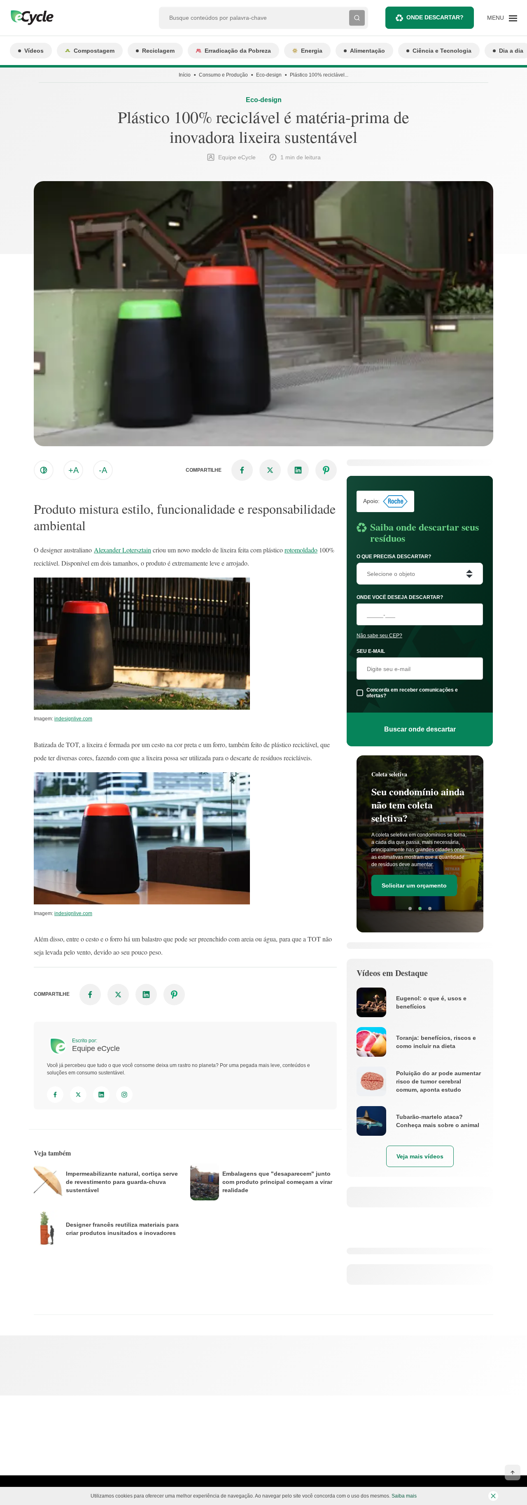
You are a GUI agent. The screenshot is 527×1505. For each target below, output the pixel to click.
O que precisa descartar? (394, 556)
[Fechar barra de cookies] (493, 1496)
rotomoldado (300, 549)
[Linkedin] (101, 1094)
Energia (311, 50)
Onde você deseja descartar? (400, 597)
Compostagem (94, 50)
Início (185, 74)
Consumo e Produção (223, 74)
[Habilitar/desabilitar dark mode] (44, 470)
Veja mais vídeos (419, 1156)
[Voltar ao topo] (512, 1472)
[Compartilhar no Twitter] (270, 470)
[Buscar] (357, 18)
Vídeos (34, 50)
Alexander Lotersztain (122, 549)
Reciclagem (158, 50)
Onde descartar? (435, 17)
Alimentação (367, 50)
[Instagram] (124, 1094)
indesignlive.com (73, 719)
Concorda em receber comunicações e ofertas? (412, 693)
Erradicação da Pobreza (238, 50)
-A (103, 470)
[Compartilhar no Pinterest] (326, 470)
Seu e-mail (371, 651)
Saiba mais (404, 1496)
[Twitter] (78, 1094)
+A (73, 470)
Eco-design (269, 74)
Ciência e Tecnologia (442, 50)
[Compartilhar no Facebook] (242, 470)
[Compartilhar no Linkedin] (298, 470)
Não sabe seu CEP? (379, 635)
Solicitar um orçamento (414, 885)
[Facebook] (55, 1094)
